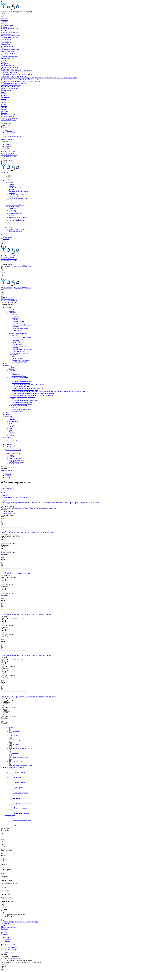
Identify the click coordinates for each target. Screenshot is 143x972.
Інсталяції (47, 503)
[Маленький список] (1, 518)
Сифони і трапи (73, 503)
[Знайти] (2, 16)
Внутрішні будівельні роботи (22, 381)
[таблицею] (4, 517)
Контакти (4, 932)
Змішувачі (4, 503)
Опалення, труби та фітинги (21, 337)
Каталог (11, 311)
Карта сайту (5, 934)
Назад (12, 309)
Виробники (4, 929)
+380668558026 (8, 120)
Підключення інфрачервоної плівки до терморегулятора (19, 922)
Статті (3, 920)
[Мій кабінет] (2, 268)
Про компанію (5, 923)
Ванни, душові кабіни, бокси (34, 503)
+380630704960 (9, 118)
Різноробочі (16, 374)
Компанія (12, 419)
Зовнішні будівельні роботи (21, 409)
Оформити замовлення (8, 927)
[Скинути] (2, 905)
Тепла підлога (17, 358)
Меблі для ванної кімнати (59, 503)
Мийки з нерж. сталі (18, 508)
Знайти (4, 966)
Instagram (8, 146)
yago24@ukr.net (7, 139)
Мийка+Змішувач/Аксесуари (34, 508)
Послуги (11, 369)
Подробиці (4, 554)
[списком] (3, 517)
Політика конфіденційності (12, 958)
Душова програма (13, 503)
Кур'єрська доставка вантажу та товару (25, 400)
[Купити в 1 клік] (2, 524)
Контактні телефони (8, 114)
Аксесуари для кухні (50, 508)
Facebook (8, 144)
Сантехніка (16, 316)
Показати (4, 907)
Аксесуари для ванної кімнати (89, 503)
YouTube (7, 148)
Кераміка (22, 503)
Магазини (4, 930)
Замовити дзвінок (14, 463)
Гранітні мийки (6, 508)
